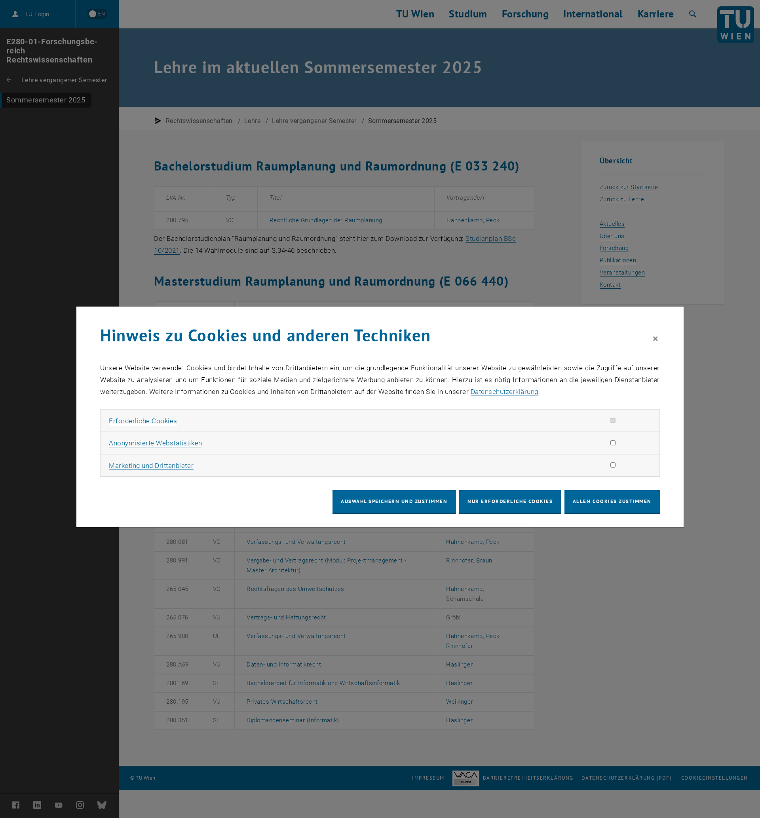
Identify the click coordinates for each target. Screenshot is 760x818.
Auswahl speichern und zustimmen (394, 501)
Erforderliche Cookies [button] (143, 421)
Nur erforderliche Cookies (510, 501)
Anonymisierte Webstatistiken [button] (155, 443)
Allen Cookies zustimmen (612, 501)
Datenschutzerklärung (504, 392)
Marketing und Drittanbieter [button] (151, 466)
